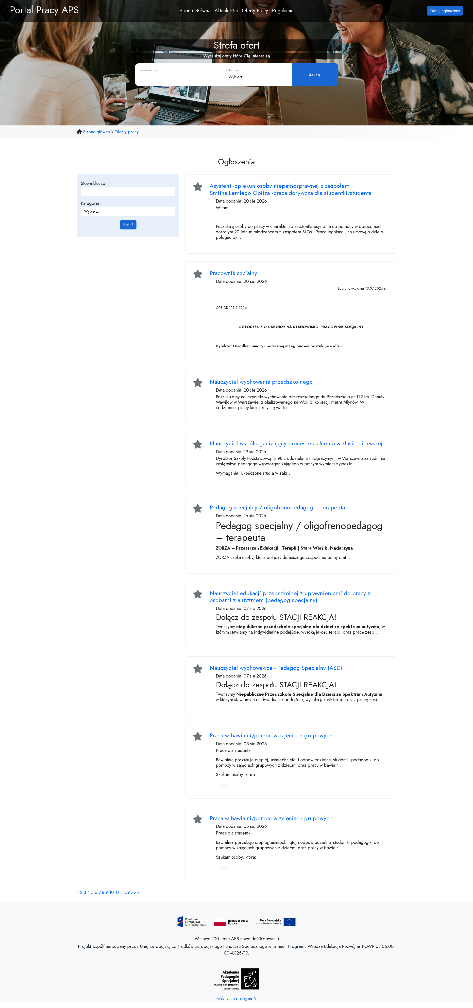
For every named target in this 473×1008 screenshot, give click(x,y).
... (122, 892)
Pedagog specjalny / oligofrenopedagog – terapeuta (277, 507)
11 (117, 892)
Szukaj (315, 74)
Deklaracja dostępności (237, 998)
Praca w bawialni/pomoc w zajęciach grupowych (271, 735)
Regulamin (283, 10)
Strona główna (97, 132)
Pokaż (128, 224)
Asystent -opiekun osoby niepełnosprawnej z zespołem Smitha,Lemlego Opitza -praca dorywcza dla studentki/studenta (291, 189)
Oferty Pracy (255, 10)
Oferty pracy (127, 132)
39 (127, 892)
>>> (135, 892)
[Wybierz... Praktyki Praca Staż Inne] (254, 77)
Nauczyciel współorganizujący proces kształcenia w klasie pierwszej (296, 443)
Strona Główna (195, 10)
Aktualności (226, 10)
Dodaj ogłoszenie (445, 11)
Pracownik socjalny (233, 273)
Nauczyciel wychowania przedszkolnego (261, 381)
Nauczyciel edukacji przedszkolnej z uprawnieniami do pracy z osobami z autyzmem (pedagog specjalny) (290, 597)
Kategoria (90, 203)
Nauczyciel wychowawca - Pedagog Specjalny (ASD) (276, 667)
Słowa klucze (93, 183)
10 (111, 892)
